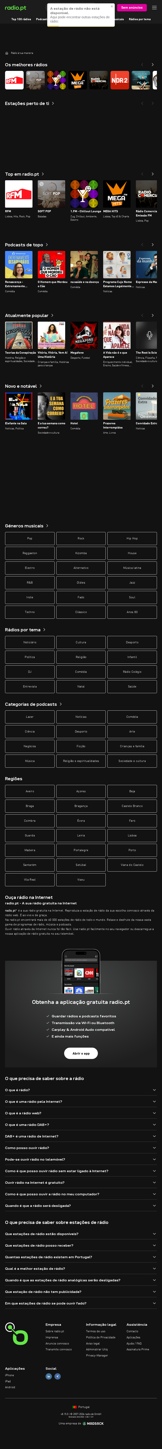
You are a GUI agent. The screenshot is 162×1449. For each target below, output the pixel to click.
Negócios (30, 746)
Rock (81, 538)
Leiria (81, 835)
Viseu (81, 879)
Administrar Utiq (97, 1349)
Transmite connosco (59, 1349)
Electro (30, 568)
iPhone (9, 1375)
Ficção (81, 746)
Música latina (132, 568)
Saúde (132, 686)
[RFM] (14, 80)
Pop (29, 538)
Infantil (132, 657)
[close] (112, 6)
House (132, 553)
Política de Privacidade (100, 1337)
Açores (81, 791)
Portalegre (81, 850)
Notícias (81, 716)
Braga (30, 806)
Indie (29, 597)
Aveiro (30, 791)
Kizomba (81, 553)
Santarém (29, 865)
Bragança (81, 806)
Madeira (29, 850)
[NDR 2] (120, 80)
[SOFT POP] (35, 80)
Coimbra (29, 820)
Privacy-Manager (97, 1355)
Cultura (81, 642)
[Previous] (142, 63)
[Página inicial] (6, 53)
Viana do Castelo (132, 865)
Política (30, 657)
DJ (29, 671)
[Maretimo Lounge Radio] (141, 80)
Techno (30, 612)
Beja (132, 791)
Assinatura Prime (138, 1349)
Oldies (81, 582)
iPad (8, 1381)
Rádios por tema (140, 19)
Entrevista (30, 686)
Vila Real (30, 879)
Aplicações (133, 1337)
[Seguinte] (152, 173)
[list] (81, 80)
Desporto (132, 642)
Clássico (81, 612)
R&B (30, 582)
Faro (132, 820)
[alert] (81, 15)
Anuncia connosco (57, 1343)
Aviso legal (93, 1343)
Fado (81, 597)
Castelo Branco (132, 806)
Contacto (132, 1331)
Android (10, 1387)
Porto (132, 850)
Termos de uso (95, 1331)
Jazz (132, 582)
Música (30, 761)
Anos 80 (132, 612)
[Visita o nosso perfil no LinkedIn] (48, 1376)
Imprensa (52, 1337)
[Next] (152, 63)
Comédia (81, 671)
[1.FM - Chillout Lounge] (56, 80)
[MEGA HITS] (77, 80)
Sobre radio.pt (55, 1331)
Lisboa (132, 835)
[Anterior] (142, 173)
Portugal (83, 1407)
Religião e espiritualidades (81, 761)
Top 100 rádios (21, 19)
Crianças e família (132, 746)
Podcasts (42, 19)
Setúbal (81, 865)
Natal (81, 686)
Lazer (30, 716)
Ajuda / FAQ (134, 1343)
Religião (81, 657)
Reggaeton (30, 553)
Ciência (30, 731)
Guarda (30, 835)
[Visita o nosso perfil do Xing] (57, 1376)
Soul (132, 597)
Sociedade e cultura (132, 761)
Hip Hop (132, 538)
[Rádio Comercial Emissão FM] (98, 80)
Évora (81, 820)
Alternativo (81, 568)
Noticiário (29, 642)
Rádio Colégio (132, 671)
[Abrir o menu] (154, 7)
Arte (132, 731)
